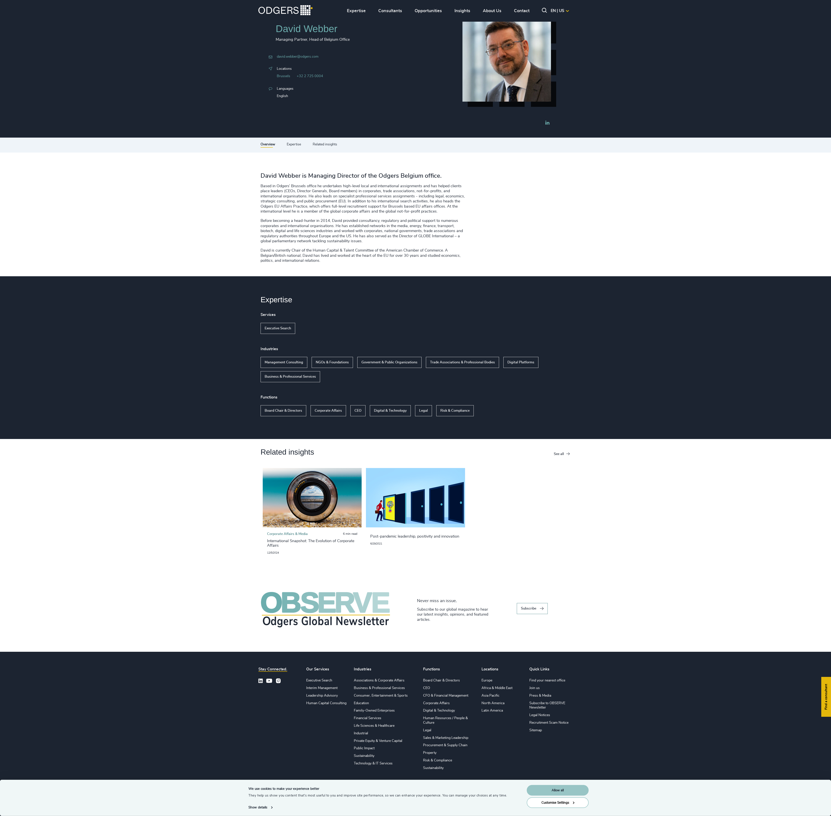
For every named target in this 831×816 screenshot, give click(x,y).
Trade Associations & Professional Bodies (462, 362)
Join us (534, 688)
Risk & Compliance (455, 410)
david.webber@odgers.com (298, 56)
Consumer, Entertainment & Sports (381, 695)
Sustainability (364, 755)
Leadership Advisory (322, 695)
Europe (487, 680)
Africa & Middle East (497, 688)
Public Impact (364, 748)
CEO (357, 410)
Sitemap (535, 730)
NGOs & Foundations (332, 362)
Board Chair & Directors (283, 410)
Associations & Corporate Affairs (379, 680)
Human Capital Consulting (326, 703)
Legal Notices (539, 715)
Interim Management (322, 688)
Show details (257, 807)
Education (361, 703)
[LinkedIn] (547, 123)
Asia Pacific (490, 695)
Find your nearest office (547, 680)
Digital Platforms (520, 362)
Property (429, 752)
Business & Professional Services (290, 376)
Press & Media (540, 695)
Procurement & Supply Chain (445, 745)
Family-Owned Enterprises (374, 710)
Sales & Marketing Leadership (445, 738)
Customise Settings (555, 802)
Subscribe (528, 608)
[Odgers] (285, 10)
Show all (332, 376)
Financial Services (367, 718)
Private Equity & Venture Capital (378, 741)
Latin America (492, 710)
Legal (423, 410)
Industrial (361, 733)
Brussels (283, 76)
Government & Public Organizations (389, 362)
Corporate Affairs (328, 410)
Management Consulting (284, 362)
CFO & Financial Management (445, 695)
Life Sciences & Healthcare (374, 725)
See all (559, 454)
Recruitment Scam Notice (548, 722)
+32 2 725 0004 (310, 76)
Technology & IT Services (373, 763)
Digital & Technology (390, 410)
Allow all (558, 790)
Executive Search (278, 328)
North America (493, 703)
